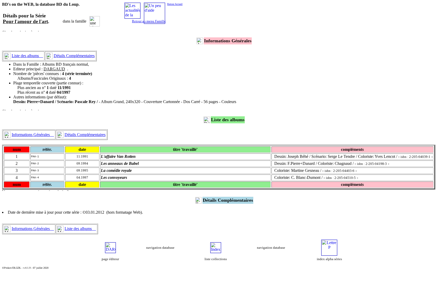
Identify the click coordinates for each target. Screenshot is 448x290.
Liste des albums (27, 55)
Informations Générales (33, 134)
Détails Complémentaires (74, 55)
